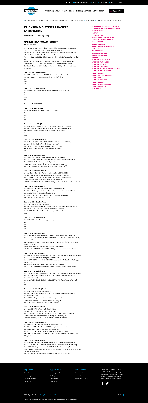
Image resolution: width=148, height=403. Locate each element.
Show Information (30, 379)
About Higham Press (56, 373)
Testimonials (54, 379)
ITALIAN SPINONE (97, 51)
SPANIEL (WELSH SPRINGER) (101, 84)
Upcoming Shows (52, 11)
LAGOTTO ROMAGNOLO (99, 53)
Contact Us (53, 382)
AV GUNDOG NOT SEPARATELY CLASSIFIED (105, 26)
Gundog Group (90, 20)
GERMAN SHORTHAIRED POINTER (103, 37)
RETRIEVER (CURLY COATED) (101, 60)
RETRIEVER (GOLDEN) (99, 64)
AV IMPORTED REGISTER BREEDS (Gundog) (106, 29)
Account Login (80, 376)
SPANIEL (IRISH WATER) (99, 80)
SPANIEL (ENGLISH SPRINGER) (102, 75)
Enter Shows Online (81, 379)
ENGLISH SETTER (97, 35)
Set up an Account (81, 373)
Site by (121, 395)
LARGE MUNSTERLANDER (100, 55)
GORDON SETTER (97, 42)
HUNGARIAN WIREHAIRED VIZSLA (103, 46)
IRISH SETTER (96, 49)
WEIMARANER (96, 89)
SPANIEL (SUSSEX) (98, 82)
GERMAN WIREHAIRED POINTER (102, 40)
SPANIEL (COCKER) (98, 73)
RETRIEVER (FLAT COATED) (100, 62)
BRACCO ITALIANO (97, 31)
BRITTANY (95, 33)
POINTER (95, 57)
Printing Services (83, 11)
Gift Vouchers (98, 11)
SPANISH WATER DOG (99, 86)
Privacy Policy (44, 395)
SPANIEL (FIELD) (97, 78)
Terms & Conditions (56, 395)
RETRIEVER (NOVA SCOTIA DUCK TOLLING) (106, 69)
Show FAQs (27, 382)
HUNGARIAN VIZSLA (98, 44)
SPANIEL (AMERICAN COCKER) (101, 71)
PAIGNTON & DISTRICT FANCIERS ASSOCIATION (59, 20)
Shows (41, 20)
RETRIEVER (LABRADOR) (100, 66)
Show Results (68, 11)
